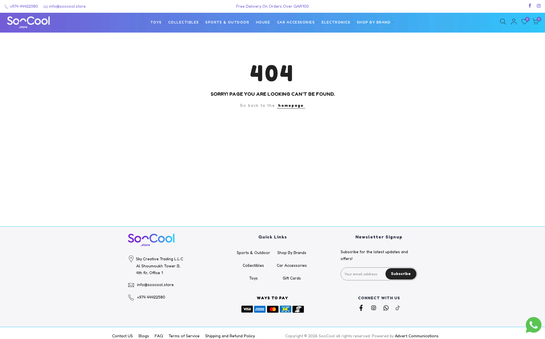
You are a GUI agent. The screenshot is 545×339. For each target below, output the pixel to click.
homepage (291, 105)
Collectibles (183, 22)
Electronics (336, 22)
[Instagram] (374, 308)
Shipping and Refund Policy (230, 335)
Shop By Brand (374, 22)
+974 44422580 (23, 6)
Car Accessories (296, 22)
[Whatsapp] (387, 308)
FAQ (159, 335)
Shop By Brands (291, 252)
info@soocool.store (67, 6)
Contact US (122, 335)
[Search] (503, 22)
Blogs (144, 335)
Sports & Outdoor (227, 22)
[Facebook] (362, 308)
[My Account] (514, 22)
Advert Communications (417, 335)
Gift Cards (292, 278)
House (263, 22)
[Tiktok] (397, 308)
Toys (156, 22)
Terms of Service (184, 335)
